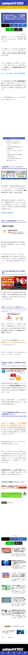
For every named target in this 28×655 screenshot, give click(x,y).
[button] (18, 29)
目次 (12, 138)
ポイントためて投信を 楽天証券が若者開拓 (13, 73)
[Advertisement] (14, 120)
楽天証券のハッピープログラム (13, 140)
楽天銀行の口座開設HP (7, 212)
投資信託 (4, 502)
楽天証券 (11, 502)
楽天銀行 (3, 383)
